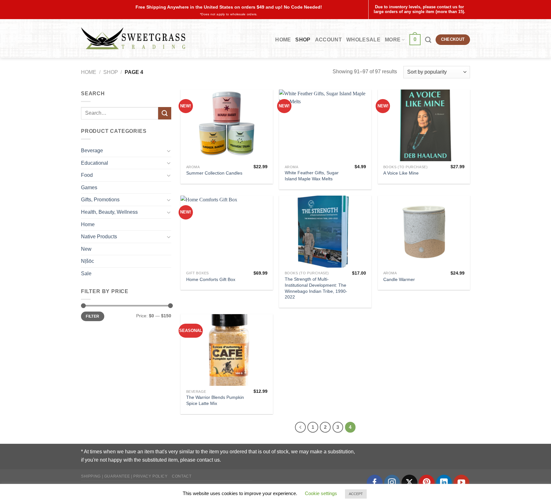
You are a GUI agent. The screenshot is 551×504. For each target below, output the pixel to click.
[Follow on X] (409, 483)
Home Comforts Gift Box (210, 279)
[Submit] (164, 113)
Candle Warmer (399, 279)
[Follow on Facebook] (375, 483)
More (392, 39)
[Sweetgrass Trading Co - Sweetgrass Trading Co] (133, 38)
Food (87, 175)
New (86, 249)
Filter (92, 316)
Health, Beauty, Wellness (109, 212)
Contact (181, 476)
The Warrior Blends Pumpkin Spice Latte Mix (215, 400)
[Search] (428, 40)
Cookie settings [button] (321, 493)
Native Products (99, 236)
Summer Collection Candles (214, 173)
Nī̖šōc (87, 261)
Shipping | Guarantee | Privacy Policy (124, 476)
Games (89, 187)
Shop (302, 39)
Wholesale (363, 39)
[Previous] (300, 427)
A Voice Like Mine (401, 173)
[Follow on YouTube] (461, 483)
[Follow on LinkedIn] (444, 483)
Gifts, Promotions (100, 199)
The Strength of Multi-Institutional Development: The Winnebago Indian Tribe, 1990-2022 (316, 288)
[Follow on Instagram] (392, 483)
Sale (86, 273)
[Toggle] (168, 151)
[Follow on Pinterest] (427, 483)
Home (283, 39)
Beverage (92, 150)
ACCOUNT (328, 39)
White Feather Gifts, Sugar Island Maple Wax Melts (312, 175)
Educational (94, 163)
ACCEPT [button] (356, 494)
